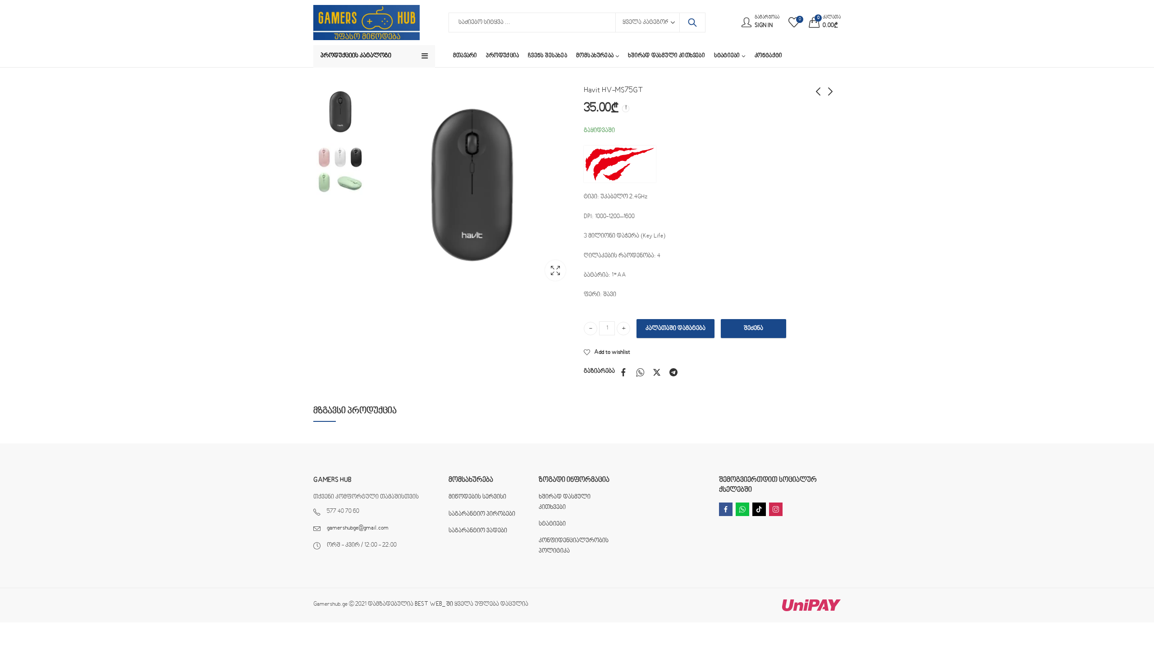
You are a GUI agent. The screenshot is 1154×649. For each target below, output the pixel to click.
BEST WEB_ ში (434, 604)
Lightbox (555, 270)
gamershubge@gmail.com (358, 528)
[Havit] (620, 164)
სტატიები (552, 524)
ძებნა (692, 22)
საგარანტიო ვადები (478, 531)
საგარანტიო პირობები (482, 514)
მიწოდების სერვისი (477, 497)
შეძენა (753, 328)
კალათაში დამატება (675, 328)
